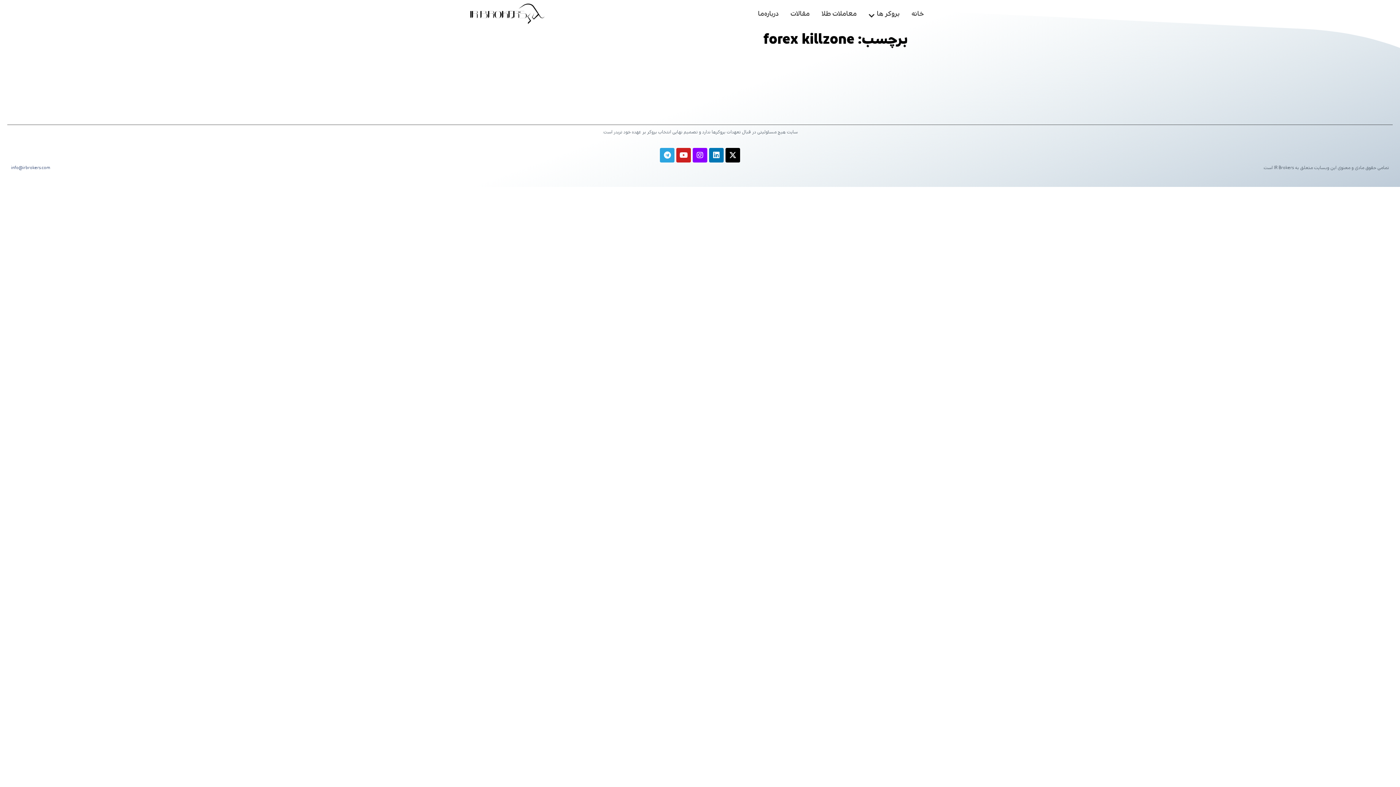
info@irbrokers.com (30, 167)
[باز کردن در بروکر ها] (871, 14)
